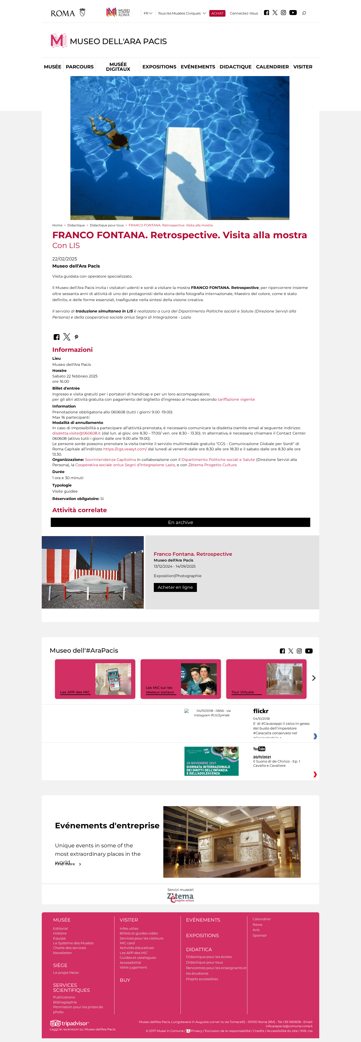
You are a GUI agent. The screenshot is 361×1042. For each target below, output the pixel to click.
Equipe (59, 938)
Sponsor (260, 935)
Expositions (159, 67)
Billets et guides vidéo (139, 933)
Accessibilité (130, 962)
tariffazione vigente (236, 399)
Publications (64, 997)
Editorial (60, 928)
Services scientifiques (71, 988)
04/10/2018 (281, 728)
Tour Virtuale (243, 692)
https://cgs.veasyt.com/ (125, 449)
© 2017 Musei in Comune (165, 1031)
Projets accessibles (202, 979)
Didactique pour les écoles (209, 957)
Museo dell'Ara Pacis (118, 41)
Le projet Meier (66, 972)
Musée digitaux (118, 67)
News (257, 924)
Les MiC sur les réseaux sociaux (160, 689)
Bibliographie (65, 1002)
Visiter (302, 67)
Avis (256, 930)
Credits (258, 1031)
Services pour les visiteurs (141, 938)
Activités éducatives (137, 948)
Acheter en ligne (175, 587)
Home (57, 225)
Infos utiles (129, 928)
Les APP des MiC (75, 692)
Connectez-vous (244, 13)
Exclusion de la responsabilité (228, 1031)
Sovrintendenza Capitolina (110, 459)
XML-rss (306, 1031)
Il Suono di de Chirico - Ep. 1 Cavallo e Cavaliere (276, 763)
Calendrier (272, 67)
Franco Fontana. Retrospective (193, 554)
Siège (60, 965)
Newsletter (62, 953)
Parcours (80, 67)
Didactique (236, 67)
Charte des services (69, 948)
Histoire (60, 933)
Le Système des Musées (73, 943)
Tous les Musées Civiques (179, 13)
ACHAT (217, 13)
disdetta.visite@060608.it (76, 433)
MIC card (127, 943)
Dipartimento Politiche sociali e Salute (218, 459)
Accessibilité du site (282, 1031)
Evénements (198, 67)
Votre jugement (133, 967)
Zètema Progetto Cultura (212, 464)
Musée (52, 67)
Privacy (196, 1031)
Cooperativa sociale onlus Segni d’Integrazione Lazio (125, 464)
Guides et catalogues (138, 957)
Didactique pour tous (107, 225)
